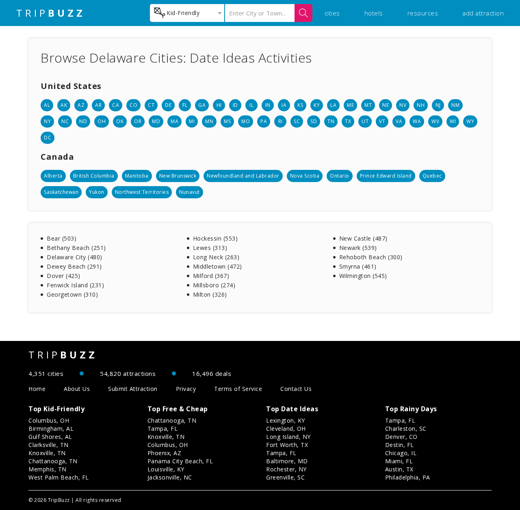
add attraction (483, 13)
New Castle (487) (363, 238)
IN (268, 105)
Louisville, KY (165, 469)
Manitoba (137, 175)
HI (219, 105)
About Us (77, 389)
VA (399, 121)
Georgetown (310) (72, 294)
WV (435, 121)
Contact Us (296, 389)
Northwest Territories (142, 192)
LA (333, 105)
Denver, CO (401, 437)
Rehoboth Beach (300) (371, 257)
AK (64, 105)
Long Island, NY (288, 437)
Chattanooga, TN (53, 461)
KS (300, 105)
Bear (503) (61, 238)
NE (385, 105)
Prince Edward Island (386, 175)
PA (263, 121)
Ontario (339, 175)
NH (421, 105)
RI (280, 121)
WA (417, 121)
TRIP (50, 13)
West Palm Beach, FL (58, 477)
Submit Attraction (133, 389)
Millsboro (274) (214, 285)
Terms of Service (238, 389)
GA (202, 105)
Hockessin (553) (215, 238)
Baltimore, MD (287, 461)
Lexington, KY (285, 420)
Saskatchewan (61, 192)
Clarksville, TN (48, 445)
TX (348, 121)
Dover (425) (63, 276)
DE (168, 105)
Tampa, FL (162, 428)
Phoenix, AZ (164, 453)
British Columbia (94, 175)
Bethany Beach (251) (76, 248)
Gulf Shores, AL (50, 437)
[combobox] (187, 13)
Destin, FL (399, 445)
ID (235, 105)
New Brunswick (178, 175)
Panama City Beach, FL (180, 461)
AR (98, 105)
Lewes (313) (210, 248)
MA (174, 121)
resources (422, 13)
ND (83, 121)
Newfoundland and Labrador (243, 175)
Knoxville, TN (47, 453)
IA (284, 105)
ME (350, 105)
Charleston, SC (406, 428)
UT (365, 121)
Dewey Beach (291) (74, 266)
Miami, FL (399, 461)
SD (313, 121)
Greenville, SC (285, 477)
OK (120, 121)
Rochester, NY (286, 469)
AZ (81, 105)
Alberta (53, 175)
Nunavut (189, 192)
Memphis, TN (47, 469)
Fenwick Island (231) (75, 285)
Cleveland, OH (286, 428)
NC (65, 121)
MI (192, 121)
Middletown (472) (217, 266)
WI (453, 121)
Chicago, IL (401, 453)
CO (133, 105)
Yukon (96, 192)
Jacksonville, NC (169, 477)
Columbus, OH (48, 420)
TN (330, 121)
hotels (373, 13)
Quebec (432, 175)
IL (251, 105)
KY (317, 105)
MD (156, 121)
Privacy (186, 389)
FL (185, 105)
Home (37, 389)
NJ (438, 105)
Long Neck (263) (216, 257)
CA (115, 105)
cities (332, 13)
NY (47, 121)
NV (402, 105)
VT (382, 121)
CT (151, 105)
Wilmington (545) (363, 276)
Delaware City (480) (74, 257)
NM (455, 105)
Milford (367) (211, 276)
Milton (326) (210, 294)
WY (470, 121)
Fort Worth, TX (287, 445)
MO (245, 121)
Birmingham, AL (51, 428)
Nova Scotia (305, 175)
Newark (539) (358, 248)
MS (227, 121)
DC (47, 137)
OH (102, 121)
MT (368, 105)
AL (47, 105)
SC (297, 121)
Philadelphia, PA (407, 477)
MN (209, 121)
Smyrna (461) (358, 266)
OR (137, 121)
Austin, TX (399, 469)
